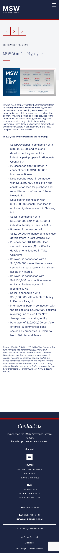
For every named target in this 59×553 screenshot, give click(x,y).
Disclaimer (29, 543)
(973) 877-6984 (29, 508)
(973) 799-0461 (29, 515)
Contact (29, 449)
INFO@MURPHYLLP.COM (29, 519)
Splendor (39, 549)
